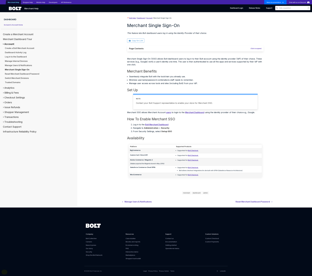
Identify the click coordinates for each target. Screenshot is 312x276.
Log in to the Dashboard (16, 56)
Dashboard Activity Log (15, 52)
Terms (172, 271)
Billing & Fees (11, 92)
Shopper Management (16, 112)
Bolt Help (132, 18)
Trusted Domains (12, 82)
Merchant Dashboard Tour (17, 39)
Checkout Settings (14, 97)
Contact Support (12, 126)
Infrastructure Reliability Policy (19, 131)
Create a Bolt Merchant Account (19, 48)
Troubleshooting (13, 121)
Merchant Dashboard (194, 112)
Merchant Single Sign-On (17, 69)
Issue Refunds (12, 107)
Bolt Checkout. (193, 150)
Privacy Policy (153, 271)
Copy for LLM (137, 41)
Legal (145, 271)
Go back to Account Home (13, 25)
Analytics (9, 87)
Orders (8, 102)
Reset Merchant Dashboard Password (22, 74)
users (168, 112)
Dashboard (141, 18)
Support (269, 8)
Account (9, 44)
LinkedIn (223, 271)
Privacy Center (164, 271)
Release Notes (254, 8)
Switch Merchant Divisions (17, 78)
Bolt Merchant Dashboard (156, 124)
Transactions (11, 117)
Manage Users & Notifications (18, 65)
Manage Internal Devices (16, 61)
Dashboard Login (236, 8)
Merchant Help (31, 8)
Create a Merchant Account (18, 34)
